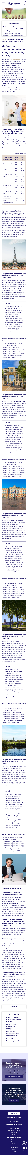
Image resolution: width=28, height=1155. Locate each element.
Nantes (14, 1144)
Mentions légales (14, 1118)
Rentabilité (14, 1134)
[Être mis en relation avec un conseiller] (25, 3)
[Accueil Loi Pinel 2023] (14, 3)
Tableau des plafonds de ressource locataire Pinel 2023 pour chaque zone (13, 29)
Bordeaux (14, 1142)
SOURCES (14, 1007)
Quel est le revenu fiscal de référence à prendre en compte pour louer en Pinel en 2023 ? (13, 35)
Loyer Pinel (14, 1132)
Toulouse (14, 1140)
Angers (14, 1152)
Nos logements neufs (14, 1125)
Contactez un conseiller (14, 1077)
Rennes (14, 1146)
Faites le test (14, 1100)
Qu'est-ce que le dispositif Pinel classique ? (11, 1027)
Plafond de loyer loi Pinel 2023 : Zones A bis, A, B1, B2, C (14, 1019)
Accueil (4, 39)
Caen (14, 1150)
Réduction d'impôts (14, 1130)
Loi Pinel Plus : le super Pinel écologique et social (13, 1041)
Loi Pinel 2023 (14, 1121)
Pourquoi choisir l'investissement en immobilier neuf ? (12, 1034)
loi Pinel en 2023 (16, 59)
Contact (14, 1114)
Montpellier (14, 1148)
